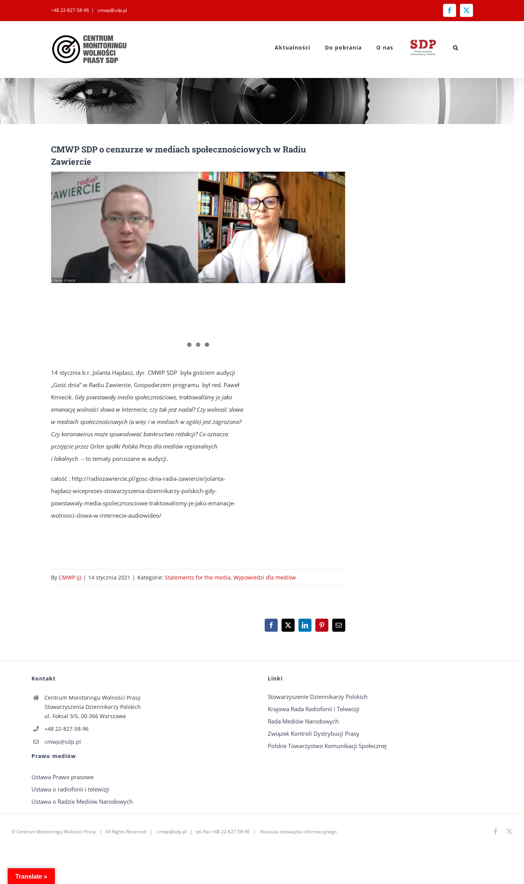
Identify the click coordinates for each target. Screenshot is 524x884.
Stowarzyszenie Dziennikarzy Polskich (317, 696)
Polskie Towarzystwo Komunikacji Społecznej (327, 746)
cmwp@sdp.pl (111, 10)
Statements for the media (198, 577)
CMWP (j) (70, 577)
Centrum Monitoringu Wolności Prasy (56, 831)
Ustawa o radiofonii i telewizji (70, 789)
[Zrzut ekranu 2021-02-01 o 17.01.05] (198, 227)
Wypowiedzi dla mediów (265, 577)
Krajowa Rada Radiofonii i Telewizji (313, 709)
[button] (455, 47)
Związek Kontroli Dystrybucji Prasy (313, 733)
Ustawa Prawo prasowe (62, 777)
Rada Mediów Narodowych (303, 721)
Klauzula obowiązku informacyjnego (298, 831)
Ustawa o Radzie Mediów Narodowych (82, 801)
